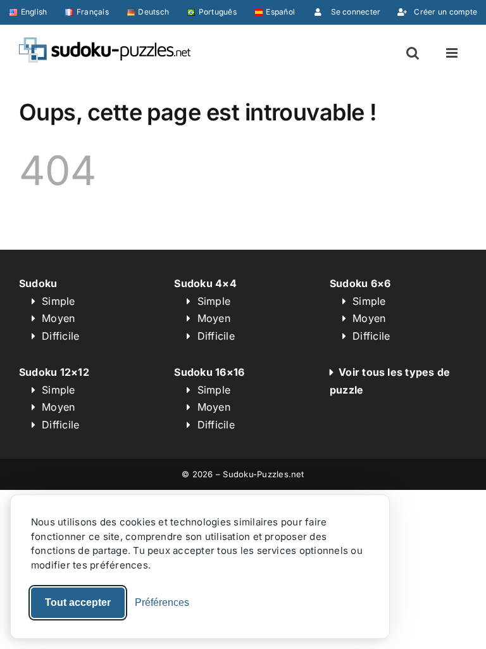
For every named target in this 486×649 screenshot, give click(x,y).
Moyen (58, 318)
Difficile (60, 336)
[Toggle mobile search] (413, 53)
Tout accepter (78, 602)
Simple (58, 301)
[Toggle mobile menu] (453, 53)
